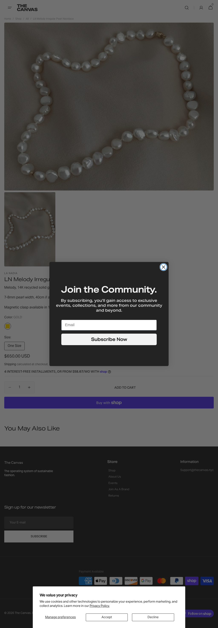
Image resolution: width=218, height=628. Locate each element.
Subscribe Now (109, 339)
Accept (107, 617)
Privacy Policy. (100, 606)
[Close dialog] (163, 267)
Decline (153, 617)
